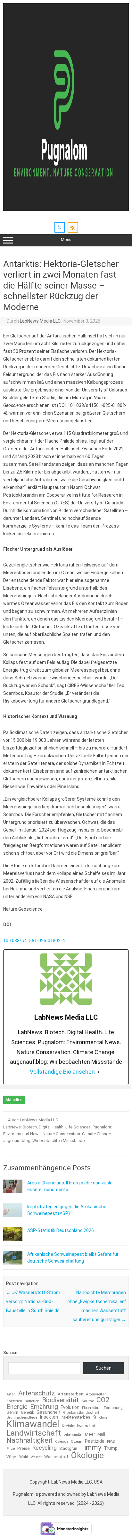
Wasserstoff (56, 1457)
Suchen (10, 1352)
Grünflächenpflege (21, 1417)
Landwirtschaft (33, 1433)
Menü (66, 239)
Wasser (36, 1457)
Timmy (90, 1447)
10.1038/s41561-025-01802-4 (34, 940)
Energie (17, 1406)
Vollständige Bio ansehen (62, 1071)
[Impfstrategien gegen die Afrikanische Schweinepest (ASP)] (12, 1215)
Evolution (70, 1407)
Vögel (11, 1457)
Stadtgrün (68, 1449)
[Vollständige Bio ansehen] (99, 1072)
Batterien (32, 1401)
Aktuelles (13, 1099)
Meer (90, 1434)
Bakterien (14, 1401)
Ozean (76, 1442)
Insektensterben (75, 1417)
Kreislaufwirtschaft (79, 1426)
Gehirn (12, 1413)
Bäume (87, 1401)
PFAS (111, 1442)
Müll (101, 1434)
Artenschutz (36, 1393)
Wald (23, 1457)
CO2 (102, 1399)
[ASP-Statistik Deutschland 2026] (12, 1239)
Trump (111, 1448)
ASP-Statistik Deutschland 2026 (60, 1230)
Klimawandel (32, 1424)
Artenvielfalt (96, 1394)
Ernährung (44, 1406)
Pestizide (94, 1441)
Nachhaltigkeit (29, 1440)
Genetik (27, 1412)
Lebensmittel (72, 1435)
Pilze (10, 1449)
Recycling (44, 1448)
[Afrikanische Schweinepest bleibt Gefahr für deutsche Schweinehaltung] (12, 1262)
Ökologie (87, 1455)
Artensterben (70, 1394)
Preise (23, 1448)
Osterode (61, 1442)
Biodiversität (60, 1400)
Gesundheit (49, 1412)
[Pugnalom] (66, 209)
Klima (103, 1418)
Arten (11, 1394)
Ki (94, 1417)
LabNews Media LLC (40, 321)
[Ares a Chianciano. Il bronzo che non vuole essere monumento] (12, 1191)
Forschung (113, 1408)
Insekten (49, 1417)
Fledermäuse (91, 1408)
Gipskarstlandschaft (81, 1413)
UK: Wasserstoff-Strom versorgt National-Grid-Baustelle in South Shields (33, 1301)
